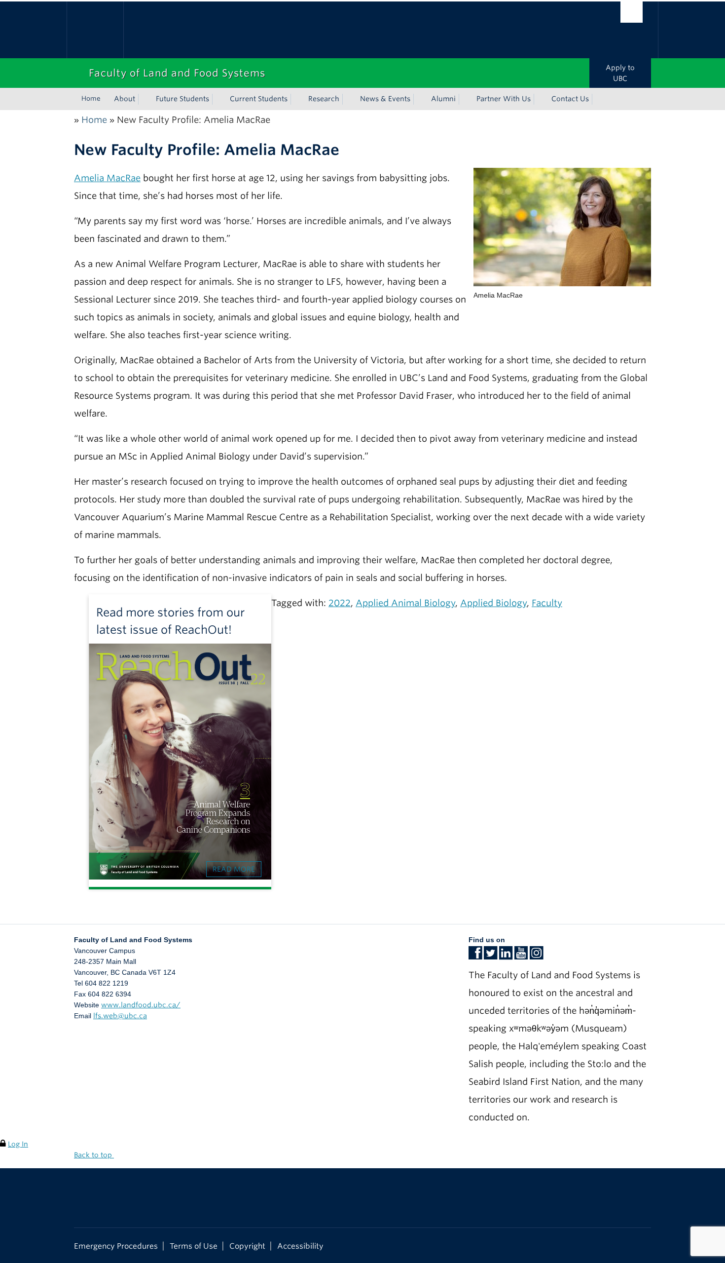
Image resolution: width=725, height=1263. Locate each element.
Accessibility (300, 1246)
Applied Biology (493, 603)
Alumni (443, 99)
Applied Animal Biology (405, 603)
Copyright (247, 1246)
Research (323, 99)
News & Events (385, 99)
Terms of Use (194, 1246)
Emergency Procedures (116, 1246)
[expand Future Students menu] (218, 99)
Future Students (182, 99)
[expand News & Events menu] (419, 99)
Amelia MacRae (107, 178)
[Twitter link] (490, 956)
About (124, 99)
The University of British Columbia (95, 29)
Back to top (94, 1155)
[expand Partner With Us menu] (539, 99)
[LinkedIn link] (505, 956)
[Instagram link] (536, 956)
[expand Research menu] (348, 99)
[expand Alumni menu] (465, 99)
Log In (18, 1144)
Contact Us (570, 99)
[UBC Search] (631, 12)
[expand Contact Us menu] (598, 99)
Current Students (259, 99)
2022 (339, 603)
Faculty (547, 603)
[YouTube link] (521, 956)
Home (91, 98)
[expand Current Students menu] (296, 99)
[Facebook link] (475, 956)
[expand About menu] (144, 99)
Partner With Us (503, 99)
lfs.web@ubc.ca (120, 1016)
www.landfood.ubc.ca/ (141, 1005)
